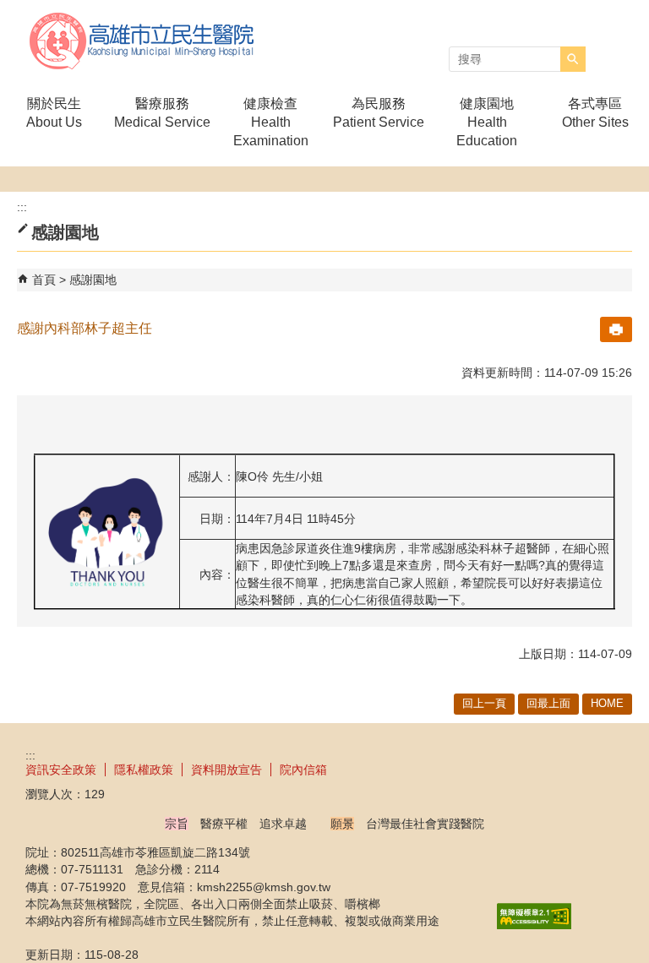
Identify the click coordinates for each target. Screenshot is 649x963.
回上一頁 (484, 703)
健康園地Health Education (486, 122)
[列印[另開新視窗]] (616, 329)
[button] (573, 59)
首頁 (44, 279)
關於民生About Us (54, 112)
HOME (607, 703)
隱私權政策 (143, 769)
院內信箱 (303, 769)
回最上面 (548, 703)
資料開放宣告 (226, 769)
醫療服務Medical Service (162, 112)
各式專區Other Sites (595, 112)
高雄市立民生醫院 (143, 41)
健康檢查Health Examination (270, 122)
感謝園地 (93, 279)
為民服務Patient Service (378, 112)
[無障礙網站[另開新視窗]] (534, 925)
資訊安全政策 (60, 769)
